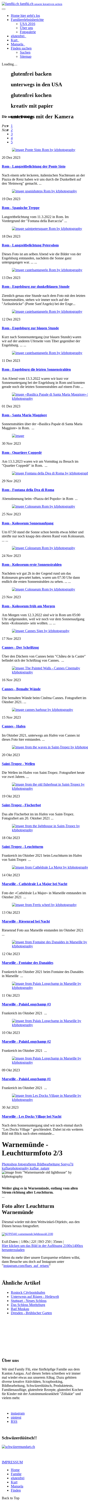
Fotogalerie (28, 32)
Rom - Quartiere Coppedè (22, 452)
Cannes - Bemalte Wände (21, 689)
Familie (27, 20)
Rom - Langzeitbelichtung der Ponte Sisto (33, 166)
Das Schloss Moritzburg (28, 1305)
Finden (21, 48)
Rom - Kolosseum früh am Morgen (28, 606)
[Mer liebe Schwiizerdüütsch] (18, 1447)
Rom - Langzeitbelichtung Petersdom (30, 245)
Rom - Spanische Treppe (20, 208)
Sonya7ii (67, 1164)
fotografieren (27, 1164)
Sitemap (25, 56)
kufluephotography (16, 1168)
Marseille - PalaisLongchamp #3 (26, 1004)
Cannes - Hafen (13, 726)
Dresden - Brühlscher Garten (31, 1313)
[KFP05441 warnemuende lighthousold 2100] (27, 1234)
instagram (18, 1413)
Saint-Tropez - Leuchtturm (22, 847)
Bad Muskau (20, 1309)
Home (25, 15)
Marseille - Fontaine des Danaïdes (27, 963)
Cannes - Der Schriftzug (20, 647)
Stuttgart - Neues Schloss (28, 1301)
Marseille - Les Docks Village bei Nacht (31, 1116)
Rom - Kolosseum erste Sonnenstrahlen (32, 564)
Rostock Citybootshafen (28, 1292)
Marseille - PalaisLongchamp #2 (26, 1041)
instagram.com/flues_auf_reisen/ (26, 1266)
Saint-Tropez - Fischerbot (21, 805)
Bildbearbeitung (49, 1164)
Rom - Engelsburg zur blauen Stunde (30, 328)
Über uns (26, 28)
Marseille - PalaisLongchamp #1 (26, 1079)
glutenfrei (18, 36)
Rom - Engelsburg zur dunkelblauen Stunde (35, 286)
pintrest (16, 1417)
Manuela (17, 44)
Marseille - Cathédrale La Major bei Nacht (34, 884)
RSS (14, 1421)
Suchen (25, 52)
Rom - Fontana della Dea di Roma (28, 490)
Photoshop (10, 1164)
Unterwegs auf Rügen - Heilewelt (35, 1296)
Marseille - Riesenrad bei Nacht (26, 921)
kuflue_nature (39, 1168)
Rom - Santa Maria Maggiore (24, 415)
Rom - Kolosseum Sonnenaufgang (27, 523)
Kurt (14, 40)
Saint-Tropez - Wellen (18, 764)
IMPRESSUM (12, 1462)
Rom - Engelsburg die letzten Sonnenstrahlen (36, 369)
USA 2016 (27, 24)
